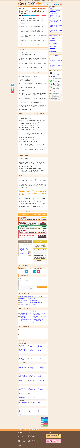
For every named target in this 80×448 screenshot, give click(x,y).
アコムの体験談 (22, 366)
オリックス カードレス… (32, 394)
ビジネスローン (40, 350)
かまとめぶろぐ (43, 0)
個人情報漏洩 (22, 379)
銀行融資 (21, 6)
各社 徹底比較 (31, 346)
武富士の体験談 (31, 368)
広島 (38, 411)
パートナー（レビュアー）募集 (21, 441)
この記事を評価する (43, 8)
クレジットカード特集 (41, 380)
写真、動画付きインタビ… (23, 364)
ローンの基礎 (22, 359)
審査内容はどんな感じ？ (22, 252)
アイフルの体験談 (31, 367)
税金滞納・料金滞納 (31, 380)
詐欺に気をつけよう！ (23, 349)
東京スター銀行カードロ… (41, 389)
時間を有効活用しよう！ (41, 375)
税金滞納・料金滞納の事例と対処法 (55, 35)
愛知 (38, 410)
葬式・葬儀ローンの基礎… (32, 358)
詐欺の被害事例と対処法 (53, 51)
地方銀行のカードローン (23, 397)
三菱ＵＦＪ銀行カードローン (57, 83)
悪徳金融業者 (30, 349)
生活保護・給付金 (31, 379)
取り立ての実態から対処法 (54, 43)
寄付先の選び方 (31, 375)
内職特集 (21, 380)
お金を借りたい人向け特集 (50, 0)
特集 (20, 381)
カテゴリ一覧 (31, 0)
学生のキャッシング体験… (41, 364)
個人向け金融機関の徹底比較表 (32, 437)
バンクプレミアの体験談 (41, 367)
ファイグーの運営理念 (20, 436)
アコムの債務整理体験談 (23, 402)
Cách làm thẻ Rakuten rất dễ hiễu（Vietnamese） (34, 442)
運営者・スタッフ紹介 (20, 437)
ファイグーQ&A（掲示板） (25, 0)
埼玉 (29, 410)
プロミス (21, 393)
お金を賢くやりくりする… (32, 376)
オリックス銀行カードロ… (41, 388)
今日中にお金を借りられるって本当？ (24, 249)
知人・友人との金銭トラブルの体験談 (55, 41)
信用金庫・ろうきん (22, 350)
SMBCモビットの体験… (23, 367)
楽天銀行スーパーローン (32, 388)
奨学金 (21, 358)
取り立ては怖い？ (21, 250)
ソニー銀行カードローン (32, 389)
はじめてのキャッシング (23, 345)
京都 (20, 411)
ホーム (19, 6)
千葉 (20, 410)
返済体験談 (39, 402)
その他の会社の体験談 (41, 368)
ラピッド (39, 394)
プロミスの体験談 (31, 366)
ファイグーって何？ (20, 435)
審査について (30, 345)
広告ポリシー (19, 440)
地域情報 (21, 414)
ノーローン (21, 394)
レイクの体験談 (40, 366)
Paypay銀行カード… (40, 390)
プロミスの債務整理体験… (32, 402)
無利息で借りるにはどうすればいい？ (24, 248)
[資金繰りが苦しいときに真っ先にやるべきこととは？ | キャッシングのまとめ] (58, 4)
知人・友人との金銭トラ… (41, 379)
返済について (22, 346)
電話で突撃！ (39, 376)
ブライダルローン (40, 358)
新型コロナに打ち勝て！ (23, 375)
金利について (39, 345)
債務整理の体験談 (52, 48)
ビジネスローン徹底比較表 (31, 436)
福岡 (29, 411)
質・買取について (31, 350)
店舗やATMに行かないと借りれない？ (24, 247)
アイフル (39, 393)
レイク (21, 389)
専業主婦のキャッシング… (32, 364)
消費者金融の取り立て (41, 346)
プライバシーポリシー (20, 442)
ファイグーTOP (19, 0)
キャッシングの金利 (53, 46)
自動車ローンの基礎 (53, 49)
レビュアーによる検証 (32, 397)
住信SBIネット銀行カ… (32, 390)
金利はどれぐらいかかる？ (22, 253)
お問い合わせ (19, 445)
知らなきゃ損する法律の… (23, 376)
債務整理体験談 (22, 403)
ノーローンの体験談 (22, 368)
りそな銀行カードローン (23, 388)
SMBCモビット (31, 393)
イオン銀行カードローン (23, 390)
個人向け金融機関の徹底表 (37, 0)
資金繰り (24, 6)
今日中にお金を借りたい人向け (29, 253)
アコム (54, 76)
